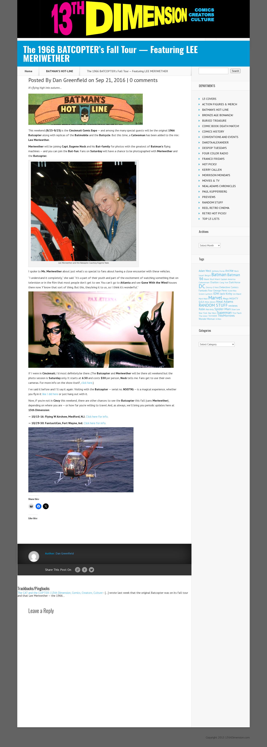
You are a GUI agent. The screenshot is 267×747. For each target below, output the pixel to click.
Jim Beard (237, 294)
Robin (202, 309)
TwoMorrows (226, 316)
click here (86, 382)
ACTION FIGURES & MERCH (219, 104)
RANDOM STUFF (212, 202)
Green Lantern (206, 294)
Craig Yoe (223, 282)
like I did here (50, 394)
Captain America (228, 279)
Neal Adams (224, 301)
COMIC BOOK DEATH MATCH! (220, 126)
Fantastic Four (206, 290)
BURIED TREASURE (214, 120)
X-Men (218, 319)
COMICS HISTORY (213, 131)
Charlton (214, 282)
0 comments (144, 79)
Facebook (84, 570)
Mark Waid (203, 298)
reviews (233, 305)
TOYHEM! (212, 316)
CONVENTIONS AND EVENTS (220, 137)
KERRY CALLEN (212, 169)
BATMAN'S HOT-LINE (59, 71)
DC (202, 286)
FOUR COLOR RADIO (215, 153)
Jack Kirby (226, 294)
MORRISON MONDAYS (216, 175)
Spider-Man (223, 309)
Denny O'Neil (212, 287)
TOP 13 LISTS (210, 219)
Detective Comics (228, 287)
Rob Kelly (210, 309)
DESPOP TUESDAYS (214, 148)
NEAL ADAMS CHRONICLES (219, 186)
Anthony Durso (218, 271)
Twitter (91, 570)
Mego (226, 298)
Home (28, 71)
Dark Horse (234, 282)
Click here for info (97, 416)
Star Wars (212, 313)
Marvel (215, 298)
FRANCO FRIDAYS (213, 159)
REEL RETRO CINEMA (215, 208)
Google (77, 570)
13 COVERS (209, 99)
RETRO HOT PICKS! (214, 213)
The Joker (203, 316)
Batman (218, 274)
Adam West (205, 271)
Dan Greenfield (69, 79)
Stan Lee (235, 309)
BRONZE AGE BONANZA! (217, 115)
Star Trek (203, 313)
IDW (216, 293)
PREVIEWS (208, 197)
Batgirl (208, 275)
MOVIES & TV (210, 180)
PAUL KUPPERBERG (214, 191)
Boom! (206, 279)
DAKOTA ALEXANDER (215, 142)
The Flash (237, 313)
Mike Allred (210, 302)
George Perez (220, 290)
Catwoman (204, 282)
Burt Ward (215, 279)
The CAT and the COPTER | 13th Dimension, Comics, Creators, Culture (60, 592)
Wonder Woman (207, 319)
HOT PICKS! (209, 164)
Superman (224, 312)
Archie (229, 271)
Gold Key (232, 290)
